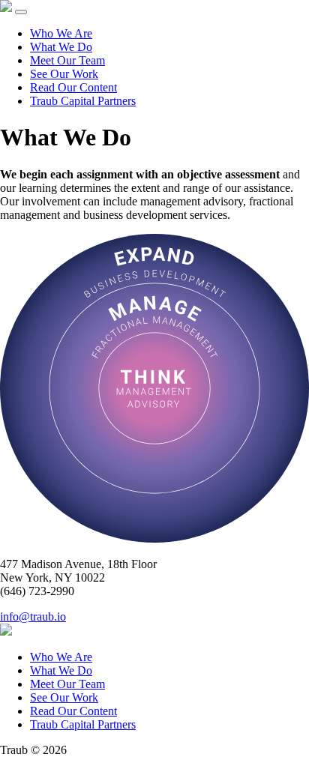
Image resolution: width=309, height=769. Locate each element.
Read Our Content (73, 87)
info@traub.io (33, 616)
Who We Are (61, 33)
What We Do (61, 46)
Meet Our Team (67, 60)
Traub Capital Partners (83, 100)
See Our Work (64, 73)
